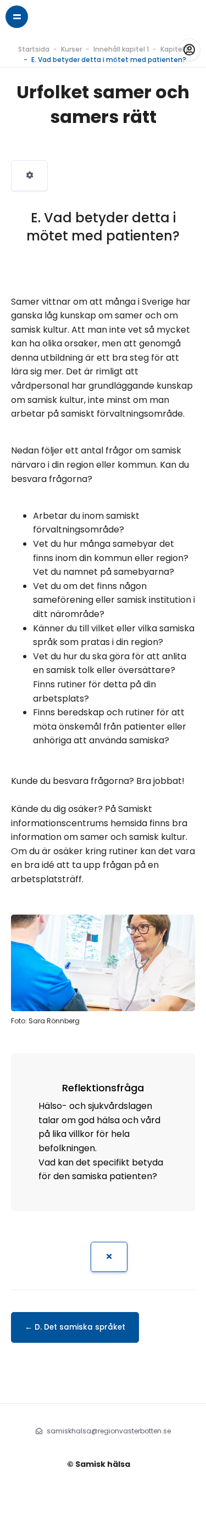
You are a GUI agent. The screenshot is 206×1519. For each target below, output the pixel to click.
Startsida (33, 49)
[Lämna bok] (109, 1257)
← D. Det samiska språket (75, 1327)
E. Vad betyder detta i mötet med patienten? (108, 59)
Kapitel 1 (174, 49)
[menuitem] (29, 175)
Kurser (71, 49)
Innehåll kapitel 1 (121, 49)
